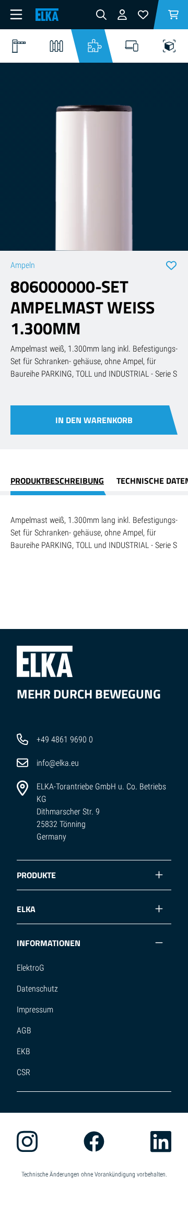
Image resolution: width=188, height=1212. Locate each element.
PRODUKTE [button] (36, 875)
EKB (23, 1051)
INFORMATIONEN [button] (48, 943)
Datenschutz (37, 989)
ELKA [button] (26, 909)
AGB (24, 1030)
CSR (23, 1072)
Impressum (35, 1010)
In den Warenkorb (94, 420)
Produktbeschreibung (57, 480)
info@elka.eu (58, 763)
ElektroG (30, 968)
